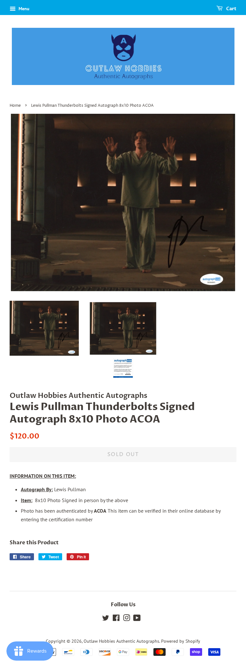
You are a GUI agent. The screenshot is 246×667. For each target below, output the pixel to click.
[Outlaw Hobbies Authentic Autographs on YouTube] (137, 619)
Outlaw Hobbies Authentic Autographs (121, 641)
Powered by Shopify (180, 641)
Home (15, 105)
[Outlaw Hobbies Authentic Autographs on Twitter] (105, 619)
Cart (230, 9)
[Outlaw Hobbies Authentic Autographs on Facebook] (116, 619)
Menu (23, 9)
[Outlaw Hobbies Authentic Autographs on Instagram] (126, 619)
